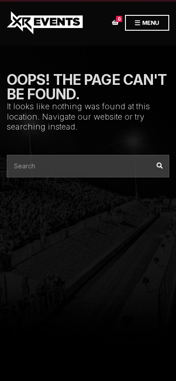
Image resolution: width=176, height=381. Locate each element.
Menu (150, 22)
